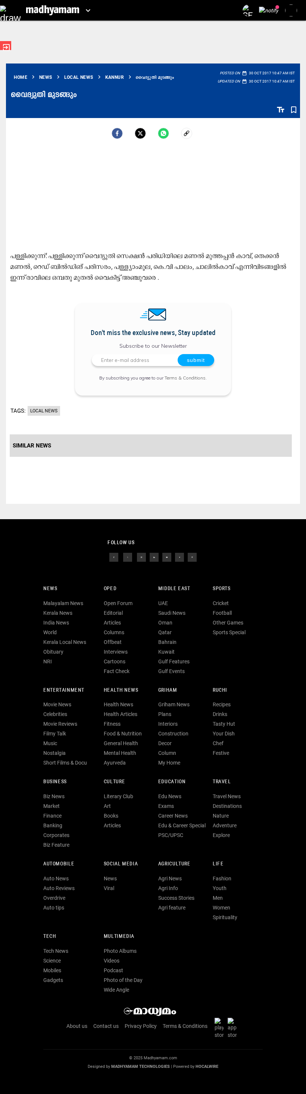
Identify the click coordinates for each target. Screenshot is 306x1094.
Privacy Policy (141, 1026)
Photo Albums (120, 951)
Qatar (165, 632)
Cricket (221, 603)
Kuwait (166, 652)
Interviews (116, 652)
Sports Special (229, 632)
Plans (164, 714)
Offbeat (113, 642)
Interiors (168, 724)
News (50, 589)
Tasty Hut (224, 724)
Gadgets (53, 980)
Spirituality (225, 917)
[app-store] (234, 1028)
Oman (165, 623)
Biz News (54, 796)
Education (172, 782)
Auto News (56, 878)
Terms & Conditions (185, 378)
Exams (166, 806)
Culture (114, 782)
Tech (49, 936)
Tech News (55, 951)
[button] (10, 10)
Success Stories (176, 898)
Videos (111, 961)
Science (52, 961)
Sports (222, 589)
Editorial (113, 613)
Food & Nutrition (123, 734)
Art (107, 806)
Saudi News (171, 613)
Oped (110, 589)
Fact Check (116, 671)
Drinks (220, 714)
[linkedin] (154, 557)
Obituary (53, 652)
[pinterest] (192, 557)
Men (218, 898)
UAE (163, 603)
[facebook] (117, 133)
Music (50, 743)
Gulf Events (171, 671)
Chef (218, 743)
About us (76, 1026)
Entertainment (63, 690)
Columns (114, 632)
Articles (112, 623)
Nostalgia (54, 753)
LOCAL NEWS (43, 410)
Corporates (56, 835)
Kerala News (57, 613)
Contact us (106, 1026)
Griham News (174, 704)
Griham (167, 690)
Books (111, 816)
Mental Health (120, 753)
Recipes (222, 704)
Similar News (32, 445)
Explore (221, 835)
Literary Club (118, 796)
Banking (52, 825)
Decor (165, 743)
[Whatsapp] (163, 133)
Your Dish (224, 734)
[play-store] (221, 1028)
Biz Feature (56, 845)
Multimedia (119, 936)
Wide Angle (116, 990)
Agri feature (171, 908)
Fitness (112, 724)
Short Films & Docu (65, 763)
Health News (121, 690)
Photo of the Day (123, 980)
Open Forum (118, 603)
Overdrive (54, 898)
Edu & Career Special (182, 825)
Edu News (169, 796)
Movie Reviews (60, 724)
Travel (222, 782)
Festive (221, 753)
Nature (221, 816)
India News (56, 623)
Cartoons (114, 661)
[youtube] (166, 557)
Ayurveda (115, 763)
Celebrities (55, 714)
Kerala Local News (64, 642)
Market (51, 806)
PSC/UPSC (170, 835)
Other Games (228, 623)
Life (218, 864)
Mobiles (52, 970)
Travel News (227, 796)
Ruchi (220, 690)
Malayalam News (63, 603)
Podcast (113, 970)
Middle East (174, 589)
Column (167, 753)
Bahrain (167, 642)
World (50, 632)
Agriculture (174, 864)
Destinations (227, 806)
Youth (220, 888)
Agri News (170, 878)
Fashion (222, 878)
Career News (173, 816)
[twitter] (127, 557)
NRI (47, 661)
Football (222, 613)
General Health (121, 743)
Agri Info (168, 888)
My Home (169, 763)
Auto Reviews (59, 888)
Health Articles (120, 714)
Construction (173, 734)
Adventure (225, 825)
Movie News (57, 704)
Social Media (121, 864)
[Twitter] (140, 133)
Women (221, 908)
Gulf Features (174, 661)
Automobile (58, 864)
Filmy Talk (54, 734)
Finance (52, 816)
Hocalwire (207, 1066)
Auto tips (53, 908)
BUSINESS (55, 782)
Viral (109, 888)
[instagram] (141, 557)
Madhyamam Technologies (140, 1066)
